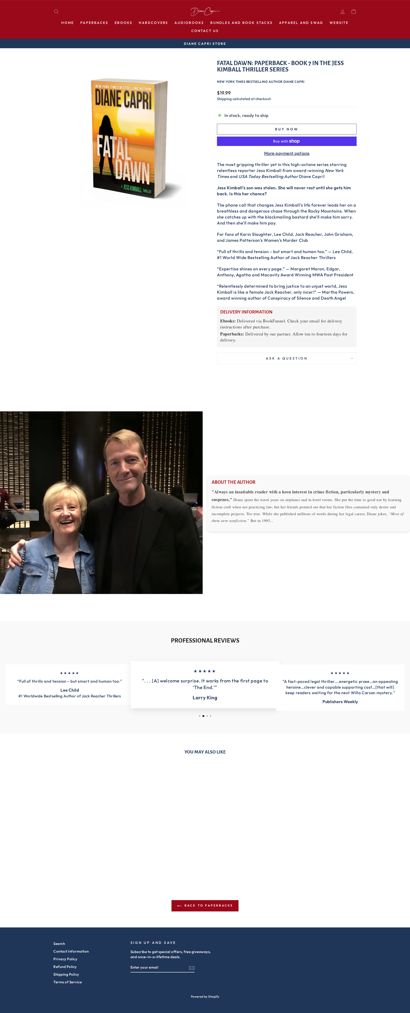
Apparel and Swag (301, 22)
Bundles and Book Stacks (241, 22)
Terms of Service (67, 982)
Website (338, 22)
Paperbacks (94, 22)
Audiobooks (189, 22)
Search (59, 943)
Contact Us (205, 31)
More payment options (287, 153)
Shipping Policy (66, 974)
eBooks (123, 22)
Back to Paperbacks (208, 905)
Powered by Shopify (205, 996)
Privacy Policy (65, 959)
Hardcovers (153, 22)
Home (67, 22)
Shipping (224, 98)
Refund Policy (65, 966)
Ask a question (287, 358)
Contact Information (71, 951)
